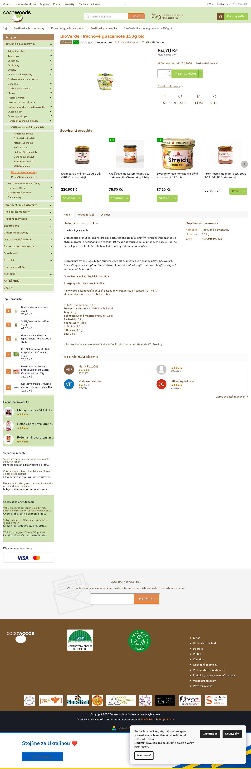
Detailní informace (169, 86)
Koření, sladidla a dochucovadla (26, 107)
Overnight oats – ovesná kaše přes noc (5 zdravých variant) (26, 460)
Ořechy (12, 70)
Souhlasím (232, 734)
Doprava (44, 4)
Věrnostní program (204, 681)
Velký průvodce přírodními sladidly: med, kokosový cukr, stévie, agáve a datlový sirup (27, 509)
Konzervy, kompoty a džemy (24, 183)
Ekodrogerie (11, 225)
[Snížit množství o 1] (169, 76)
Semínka (13, 84)
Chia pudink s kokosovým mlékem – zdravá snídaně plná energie (26, 472)
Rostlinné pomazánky (24, 172)
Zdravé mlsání (16, 51)
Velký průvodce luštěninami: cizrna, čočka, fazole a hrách (26, 521)
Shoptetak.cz (166, 719)
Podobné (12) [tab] (85, 214)
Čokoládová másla (25, 138)
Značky (8, 288)
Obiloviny (13, 65)
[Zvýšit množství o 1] (169, 72)
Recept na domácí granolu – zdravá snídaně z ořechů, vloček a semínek (28, 484)
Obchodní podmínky (89, 4)
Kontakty (69, 4)
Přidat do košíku (185, 74)
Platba (56, 4)
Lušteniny (13, 60)
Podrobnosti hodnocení (127, 42)
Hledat (136, 16)
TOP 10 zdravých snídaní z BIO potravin (24, 532)
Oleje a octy (15, 111)
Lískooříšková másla (25, 152)
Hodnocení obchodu (25, 4)
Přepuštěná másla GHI (24, 177)
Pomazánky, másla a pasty (23, 121)
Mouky (11, 93)
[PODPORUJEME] (29, 700)
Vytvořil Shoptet (129, 728)
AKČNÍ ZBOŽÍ (12, 281)
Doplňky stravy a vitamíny (20, 205)
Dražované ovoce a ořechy (23, 79)
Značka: (153, 42)
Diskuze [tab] (106, 214)
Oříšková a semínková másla (27, 127)
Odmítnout (210, 734)
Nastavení (144, 755)
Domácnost (11, 253)
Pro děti (9, 260)
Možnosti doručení (206, 63)
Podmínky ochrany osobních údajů (214, 675)
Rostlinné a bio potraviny (19, 44)
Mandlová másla (23, 143)
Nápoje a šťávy (16, 188)
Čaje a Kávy (14, 197)
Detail (236, 191)
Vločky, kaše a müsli (19, 88)
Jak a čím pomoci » (42, 757)
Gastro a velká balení (17, 239)
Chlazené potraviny (16, 232)
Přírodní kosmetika (16, 219)
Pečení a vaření (16, 97)
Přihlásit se (146, 598)
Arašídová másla (23, 133)
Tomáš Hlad (148, 719)
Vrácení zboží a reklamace (209, 670)
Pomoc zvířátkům (15, 267)
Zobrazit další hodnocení (231, 396)
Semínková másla (24, 157)
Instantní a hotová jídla (21, 102)
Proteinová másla (24, 161)
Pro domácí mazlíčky (17, 212)
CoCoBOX (10, 274)
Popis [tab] (67, 214)
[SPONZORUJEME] (97, 700)
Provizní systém (202, 686)
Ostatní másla (22, 166)
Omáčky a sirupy (17, 116)
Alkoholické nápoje (19, 192)
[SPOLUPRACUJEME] (51, 700)
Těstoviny (13, 56)
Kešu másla (20, 147)
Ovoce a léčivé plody (20, 74)
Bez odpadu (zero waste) (19, 246)
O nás (6, 4)
